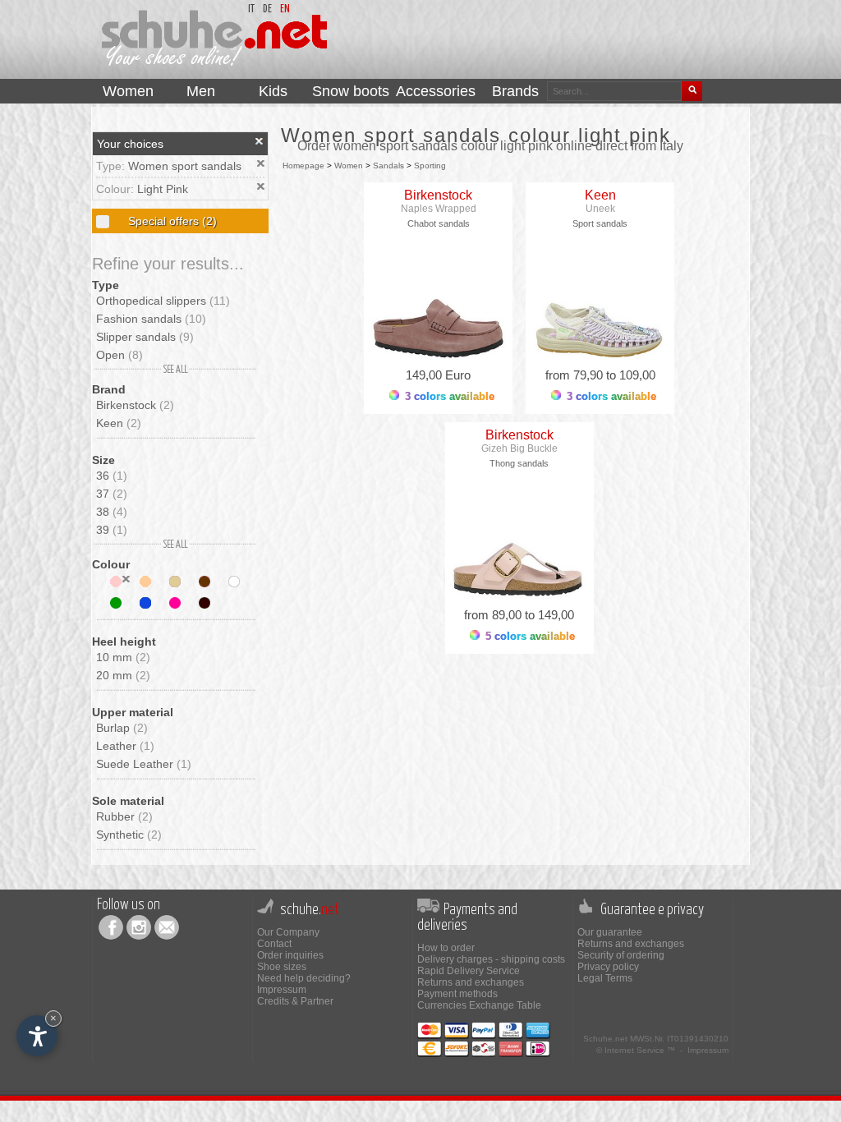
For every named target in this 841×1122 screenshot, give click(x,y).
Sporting (430, 165)
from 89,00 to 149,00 (519, 615)
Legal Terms (604, 978)
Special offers (171, 221)
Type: (112, 165)
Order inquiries (290, 955)
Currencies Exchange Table (479, 1005)
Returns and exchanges (470, 982)
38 (111, 511)
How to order (446, 948)
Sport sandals (599, 223)
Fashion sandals (151, 318)
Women (348, 165)
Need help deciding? (304, 978)
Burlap (122, 727)
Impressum (281, 990)
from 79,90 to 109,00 (600, 375)
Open (119, 354)
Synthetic (129, 834)
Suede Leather (143, 763)
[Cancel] (259, 141)
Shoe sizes (281, 967)
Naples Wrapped (438, 208)
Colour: (116, 188)
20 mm (123, 675)
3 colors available (448, 396)
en (285, 9)
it (251, 9)
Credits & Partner (295, 1001)
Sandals (388, 165)
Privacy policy (608, 967)
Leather (125, 745)
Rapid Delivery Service (468, 971)
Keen (118, 423)
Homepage (303, 165)
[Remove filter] (126, 579)
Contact (274, 944)
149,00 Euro (438, 375)
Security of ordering (620, 955)
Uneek (600, 208)
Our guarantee (609, 932)
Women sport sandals (184, 165)
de (267, 9)
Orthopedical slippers (163, 300)
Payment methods (457, 994)
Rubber (124, 816)
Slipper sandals (145, 336)
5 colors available (528, 636)
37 (111, 493)
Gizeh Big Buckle (519, 448)
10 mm (123, 657)
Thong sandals (519, 463)
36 (111, 475)
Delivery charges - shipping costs (491, 959)
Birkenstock (135, 405)
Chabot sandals (438, 223)
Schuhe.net (605, 1038)
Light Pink (162, 188)
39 (111, 529)
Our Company (288, 932)
